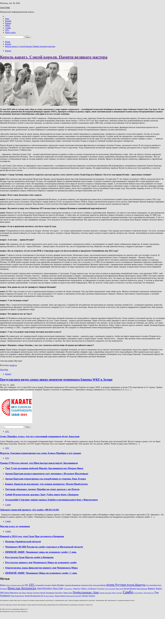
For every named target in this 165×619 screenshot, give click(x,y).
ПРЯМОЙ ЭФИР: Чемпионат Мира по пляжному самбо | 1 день (41, 573)
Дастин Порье (68, 588)
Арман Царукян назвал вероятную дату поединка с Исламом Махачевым (46, 473)
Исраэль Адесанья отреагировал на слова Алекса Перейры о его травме (40, 453)
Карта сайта (10, 32)
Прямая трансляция (105, 593)
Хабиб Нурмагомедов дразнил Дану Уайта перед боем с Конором (42, 494)
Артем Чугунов (116, 584)
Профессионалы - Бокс (86, 592)
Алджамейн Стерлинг (43, 585)
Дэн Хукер (101, 589)
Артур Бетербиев (151, 585)
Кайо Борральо (142, 589)
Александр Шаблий (99, 585)
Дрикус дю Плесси (89, 588)
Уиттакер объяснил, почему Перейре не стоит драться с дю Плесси (42, 489)
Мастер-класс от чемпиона (15, 526)
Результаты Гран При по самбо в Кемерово (29, 557)
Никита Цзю (67, 593)
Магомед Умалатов (33, 593)
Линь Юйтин (23, 593)
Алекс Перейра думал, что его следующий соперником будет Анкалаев (39, 436)
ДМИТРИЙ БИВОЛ (44, 589)
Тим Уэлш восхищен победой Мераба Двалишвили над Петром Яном (44, 468)
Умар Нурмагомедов (17, 596)
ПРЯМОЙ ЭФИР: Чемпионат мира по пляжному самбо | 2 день (40, 552)
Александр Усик (86, 585)
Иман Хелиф (120, 588)
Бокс (7, 18)
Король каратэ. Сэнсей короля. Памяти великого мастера (53, 57)
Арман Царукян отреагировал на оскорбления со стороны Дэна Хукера (45, 478)
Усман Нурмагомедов (34, 596)
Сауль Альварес (138, 593)
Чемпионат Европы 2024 (73, 596)
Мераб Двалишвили (47, 593)
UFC (7, 30)
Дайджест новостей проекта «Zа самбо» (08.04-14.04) (29, 509)
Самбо (8, 28)
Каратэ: (151, 588)
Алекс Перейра (57, 585)
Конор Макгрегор (11, 593)
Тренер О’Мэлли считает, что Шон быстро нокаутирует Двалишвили (39, 463)
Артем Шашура (135, 584)
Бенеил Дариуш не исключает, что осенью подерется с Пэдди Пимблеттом (46, 484)
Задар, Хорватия (110, 588)
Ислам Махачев (130, 588)
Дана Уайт (58, 588)
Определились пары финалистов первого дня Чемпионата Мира (41, 567)
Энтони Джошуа (88, 596)
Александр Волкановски (72, 585)
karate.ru (13, 365)
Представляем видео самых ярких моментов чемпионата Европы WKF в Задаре (56, 379)
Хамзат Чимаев (60, 596)
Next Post (4, 370)
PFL (26, 585)
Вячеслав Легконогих (22, 588)
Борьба (8, 21)
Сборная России (149, 593)
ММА (7, 25)
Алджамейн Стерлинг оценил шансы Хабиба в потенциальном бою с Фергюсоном (51, 499)
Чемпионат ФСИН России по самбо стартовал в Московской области (44, 546)
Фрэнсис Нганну (49, 596)
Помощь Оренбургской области (23, 541)
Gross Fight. (5, 7)
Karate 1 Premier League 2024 (15, 585)
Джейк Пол (76, 589)
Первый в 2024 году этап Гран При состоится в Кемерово (32, 536)
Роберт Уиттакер (117, 593)
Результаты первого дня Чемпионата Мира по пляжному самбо (41, 562)
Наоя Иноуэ (59, 593)
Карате (8, 23)
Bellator (3, 585)
